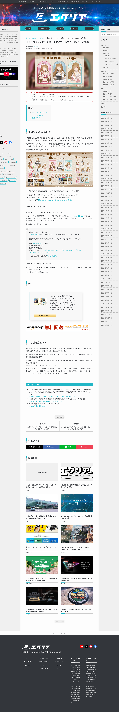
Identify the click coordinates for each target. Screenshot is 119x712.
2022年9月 (106, 286)
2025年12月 (106, 146)
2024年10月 (106, 196)
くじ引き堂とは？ (38, 115)
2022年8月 (106, 289)
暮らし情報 (108, 79)
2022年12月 (106, 275)
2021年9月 (106, 325)
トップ (28, 38)
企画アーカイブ (44, 662)
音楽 (106, 67)
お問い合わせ (75, 2)
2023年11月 (106, 236)
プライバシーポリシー (59, 633)
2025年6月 (106, 168)
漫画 (106, 50)
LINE (69, 447)
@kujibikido (78, 216)
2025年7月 (106, 164)
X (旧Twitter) (35, 447)
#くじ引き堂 (76, 250)
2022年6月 (106, 296)
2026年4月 (106, 132)
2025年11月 (106, 150)
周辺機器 (108, 91)
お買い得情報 (29, 583)
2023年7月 (106, 250)
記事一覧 (60, 658)
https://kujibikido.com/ (37, 406)
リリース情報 (111, 58)
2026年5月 (106, 129)
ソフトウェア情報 (110, 97)
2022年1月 (106, 311)
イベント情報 (109, 74)
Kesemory (37, 46)
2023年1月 (106, 271)
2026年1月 (106, 143)
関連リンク (36, 118)
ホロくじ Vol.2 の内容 (40, 112)
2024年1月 (106, 229)
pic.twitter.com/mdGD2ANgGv (40, 252)
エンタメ (35, 38)
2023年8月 (106, 246)
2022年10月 (106, 282)
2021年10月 (106, 321)
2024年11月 (106, 193)
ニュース (28, 490)
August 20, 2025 (52, 256)
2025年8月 (106, 161)
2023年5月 (106, 257)
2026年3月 (106, 136)
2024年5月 (106, 214)
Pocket (85, 447)
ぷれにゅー (106, 107)
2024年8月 (106, 204)
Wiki (52, 2)
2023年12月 (106, 232)
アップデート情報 (113, 64)
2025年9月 (106, 157)
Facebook (52, 447)
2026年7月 (106, 122)
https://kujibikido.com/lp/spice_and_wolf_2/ (55, 200)
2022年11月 (106, 279)
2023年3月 (106, 264)
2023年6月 (106, 254)
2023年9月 (106, 243)
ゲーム (107, 53)
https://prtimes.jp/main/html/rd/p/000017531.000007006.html (52, 396)
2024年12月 (106, 189)
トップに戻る (59, 417)
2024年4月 (106, 218)
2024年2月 (106, 225)
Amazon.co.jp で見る (44, 316)
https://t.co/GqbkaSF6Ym (50, 250)
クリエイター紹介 (42, 2)
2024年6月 (106, 211)
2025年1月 (106, 186)
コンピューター (29, 552)
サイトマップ (96, 2)
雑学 (108, 56)
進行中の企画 (43, 658)
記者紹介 (31, 2)
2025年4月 (106, 175)
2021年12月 (106, 314)
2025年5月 (106, 171)
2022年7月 (106, 293)
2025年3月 (106, 179)
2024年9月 (106, 200)
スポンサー (85, 2)
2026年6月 (106, 125)
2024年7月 (106, 207)
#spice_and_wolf (65, 250)
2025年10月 (106, 154)
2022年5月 (106, 300)
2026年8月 (106, 118)
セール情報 (110, 61)
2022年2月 (106, 307)
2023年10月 (106, 239)
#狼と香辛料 (35, 234)
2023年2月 (106, 268)
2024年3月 (106, 221)
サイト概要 (22, 2)
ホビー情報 (108, 76)
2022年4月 (106, 304)
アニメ (42, 38)
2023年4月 (106, 261)
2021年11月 (106, 318)
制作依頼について (62, 2)
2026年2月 (106, 139)
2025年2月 (106, 182)
